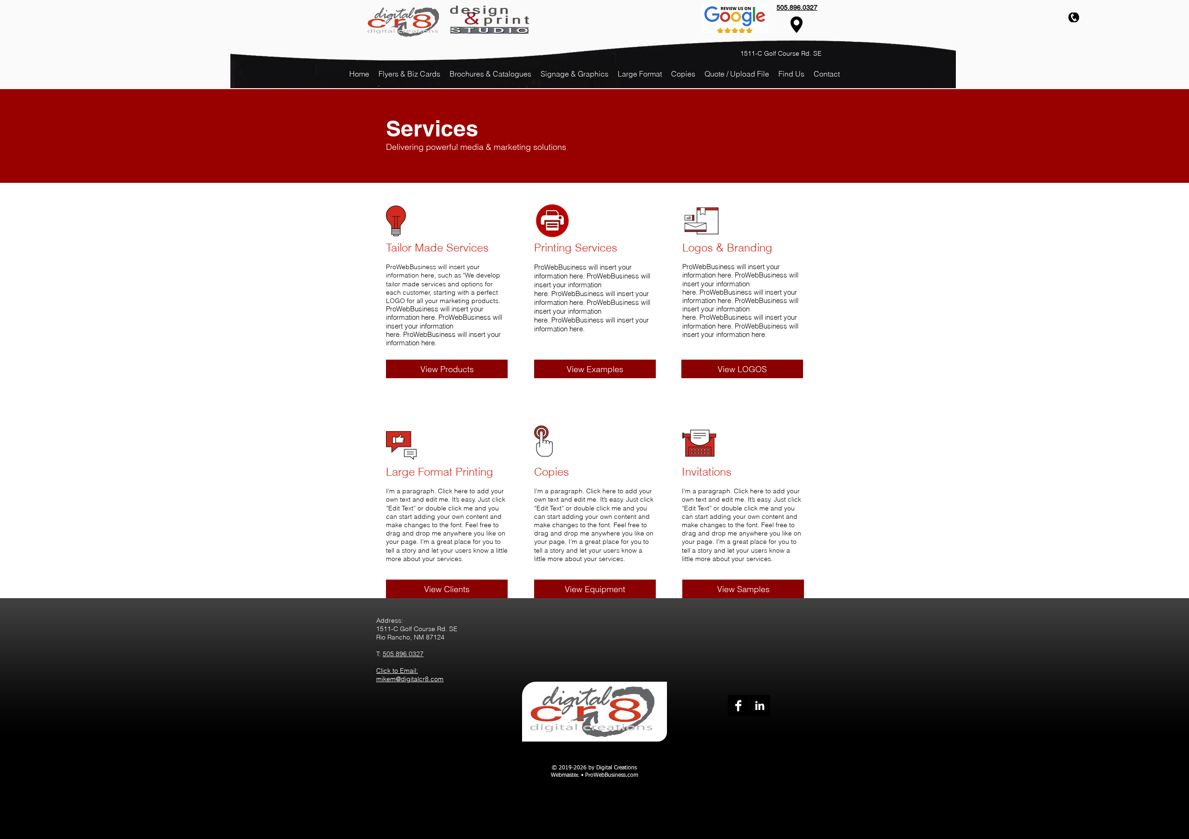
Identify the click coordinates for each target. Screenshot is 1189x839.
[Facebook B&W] (738, 705)
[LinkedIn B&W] (759, 705)
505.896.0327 (403, 654)
